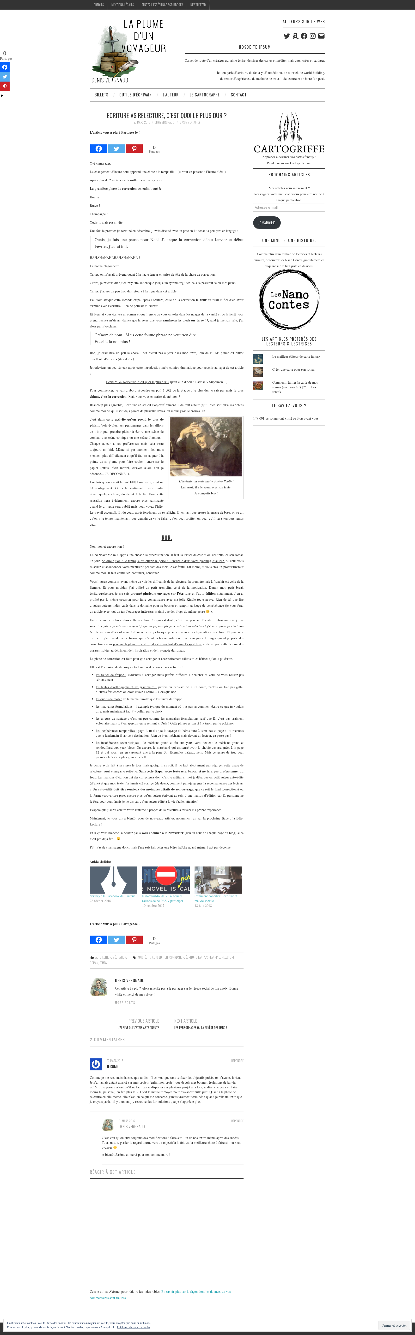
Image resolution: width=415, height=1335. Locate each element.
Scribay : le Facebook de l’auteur (112, 896)
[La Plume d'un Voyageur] (128, 51)
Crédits (99, 4)
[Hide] (2, 96)
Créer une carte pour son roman (293, 369)
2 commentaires (190, 122)
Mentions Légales (122, 4)
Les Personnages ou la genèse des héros (200, 1027)
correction (176, 957)
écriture (191, 957)
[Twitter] (116, 144)
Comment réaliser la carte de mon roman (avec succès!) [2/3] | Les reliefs (295, 387)
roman (94, 963)
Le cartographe (205, 95)
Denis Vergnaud (164, 122)
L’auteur (171, 95)
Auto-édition (103, 957)
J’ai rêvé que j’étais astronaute (138, 1027)
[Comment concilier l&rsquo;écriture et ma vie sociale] (218, 880)
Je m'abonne (267, 222)
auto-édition (160, 957)
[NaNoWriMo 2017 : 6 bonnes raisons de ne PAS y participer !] (166, 880)
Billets (101, 95)
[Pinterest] (134, 144)
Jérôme (112, 1066)
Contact (239, 95)
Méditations (120, 957)
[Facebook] (98, 144)
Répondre (237, 1060)
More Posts (125, 1002)
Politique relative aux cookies (133, 1327)
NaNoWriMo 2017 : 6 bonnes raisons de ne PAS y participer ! (163, 898)
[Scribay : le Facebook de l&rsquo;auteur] (113, 880)
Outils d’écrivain (135, 95)
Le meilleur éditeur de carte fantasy (296, 356)
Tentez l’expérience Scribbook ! (162, 4)
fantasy (202, 957)
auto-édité (144, 957)
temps (103, 963)
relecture (228, 957)
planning (214, 957)
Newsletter (198, 4)
